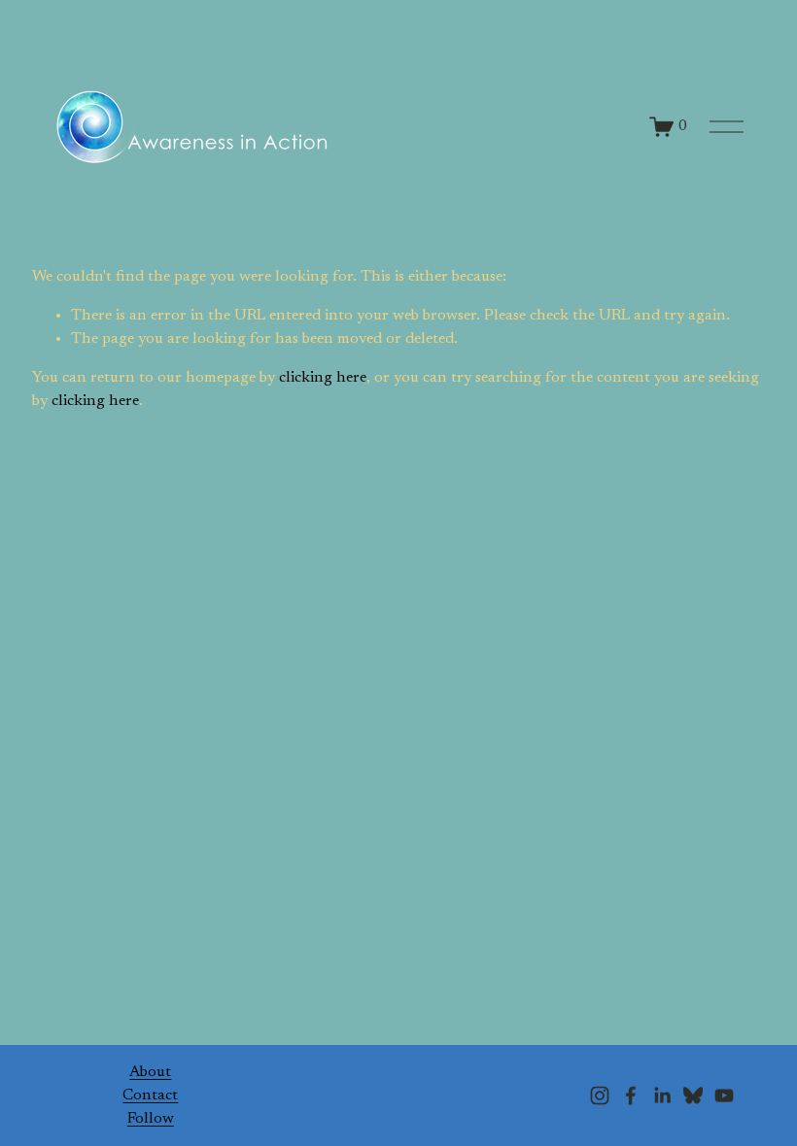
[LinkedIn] (662, 1095)
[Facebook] (631, 1095)
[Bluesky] (693, 1095)
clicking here (322, 378)
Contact (150, 1095)
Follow (150, 1119)
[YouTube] (724, 1095)
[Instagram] (599, 1095)
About (150, 1072)
